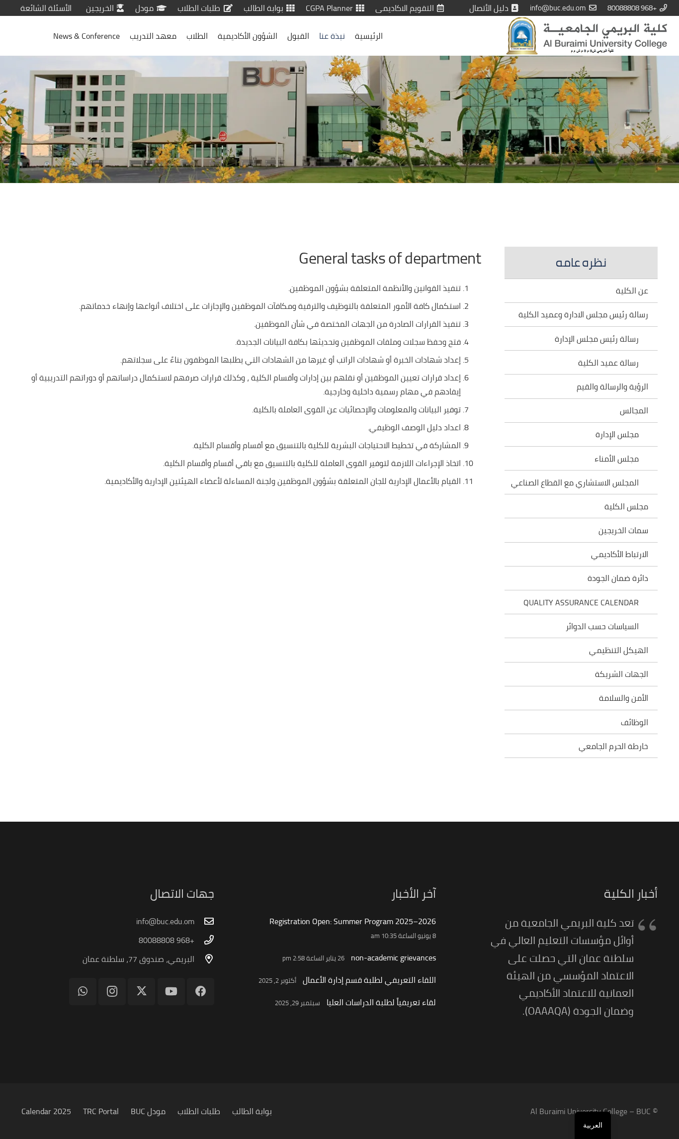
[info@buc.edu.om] (204, 921)
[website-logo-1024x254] (587, 36)
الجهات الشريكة (621, 673)
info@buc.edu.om (165, 921)
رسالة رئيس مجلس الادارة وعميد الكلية (583, 314)
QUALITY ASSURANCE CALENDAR (581, 602)
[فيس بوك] (200, 991)
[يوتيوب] (171, 991)
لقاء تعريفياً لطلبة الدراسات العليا (381, 1002)
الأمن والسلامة (623, 697)
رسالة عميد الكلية (608, 362)
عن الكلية (632, 290)
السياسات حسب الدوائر (602, 626)
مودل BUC (148, 1111)
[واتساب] (82, 991)
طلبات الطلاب (198, 1111)
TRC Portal (101, 1111)
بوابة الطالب (252, 1111)
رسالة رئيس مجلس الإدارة (597, 338)
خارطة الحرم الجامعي (613, 746)
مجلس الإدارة (617, 434)
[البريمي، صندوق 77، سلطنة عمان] (204, 958)
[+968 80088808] (204, 940)
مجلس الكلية (626, 506)
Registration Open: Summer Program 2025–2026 (352, 921)
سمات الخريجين (623, 530)
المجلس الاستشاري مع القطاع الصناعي (575, 482)
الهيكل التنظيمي (618, 650)
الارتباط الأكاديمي (619, 554)
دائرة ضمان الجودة (618, 577)
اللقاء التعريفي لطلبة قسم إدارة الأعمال (369, 979)
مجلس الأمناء (616, 458)
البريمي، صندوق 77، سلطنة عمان (138, 958)
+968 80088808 (166, 940)
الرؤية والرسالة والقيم (612, 386)
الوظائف (634, 722)
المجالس (634, 410)
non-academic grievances (393, 957)
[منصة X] (141, 991)
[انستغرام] (112, 991)
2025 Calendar (46, 1111)
